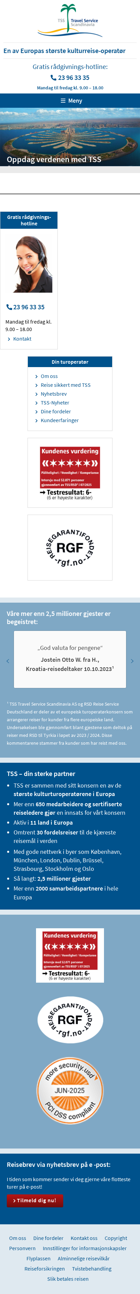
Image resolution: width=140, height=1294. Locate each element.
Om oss (49, 376)
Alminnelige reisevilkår (84, 1258)
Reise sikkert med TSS (66, 384)
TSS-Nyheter (55, 402)
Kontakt (22, 338)
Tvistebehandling (91, 1268)
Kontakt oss (84, 1238)
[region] (70, 661)
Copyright (116, 1238)
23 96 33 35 (73, 77)
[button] (8, 661)
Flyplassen (39, 1258)
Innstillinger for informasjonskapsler (85, 1248)
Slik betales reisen (68, 1278)
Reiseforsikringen (44, 1268)
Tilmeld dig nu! (36, 1200)
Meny (75, 100)
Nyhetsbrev (54, 393)
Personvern (22, 1248)
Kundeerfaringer (60, 420)
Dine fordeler (56, 411)
